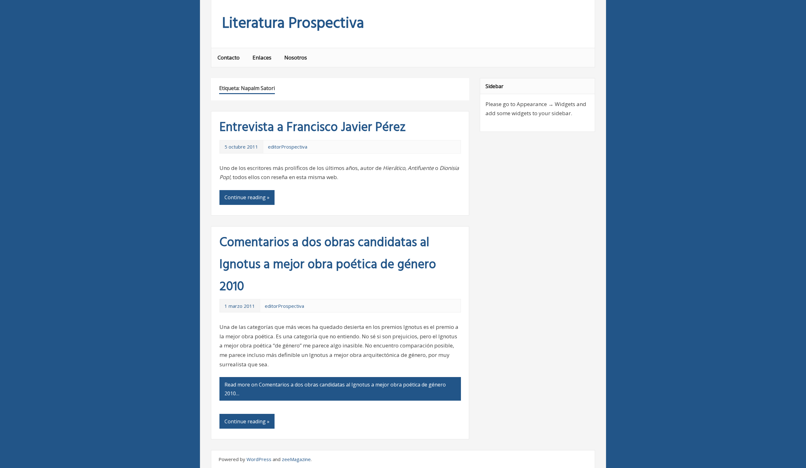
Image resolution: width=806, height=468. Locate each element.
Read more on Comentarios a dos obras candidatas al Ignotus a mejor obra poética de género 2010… (335, 389)
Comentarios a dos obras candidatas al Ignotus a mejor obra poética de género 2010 (327, 265)
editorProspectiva (287, 147)
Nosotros (295, 57)
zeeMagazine (296, 459)
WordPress (259, 459)
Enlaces (262, 57)
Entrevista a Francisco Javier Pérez (312, 128)
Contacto (229, 57)
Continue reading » (247, 197)
